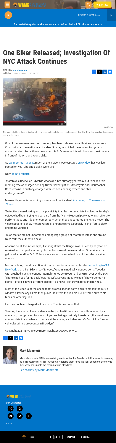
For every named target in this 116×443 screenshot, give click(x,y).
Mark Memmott (20, 70)
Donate (103, 4)
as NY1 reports (21, 173)
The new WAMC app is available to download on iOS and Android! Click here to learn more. (58, 24)
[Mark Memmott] (10, 355)
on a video (84, 162)
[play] (8, 15)
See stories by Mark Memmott (39, 370)
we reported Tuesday (21, 162)
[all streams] (111, 15)
